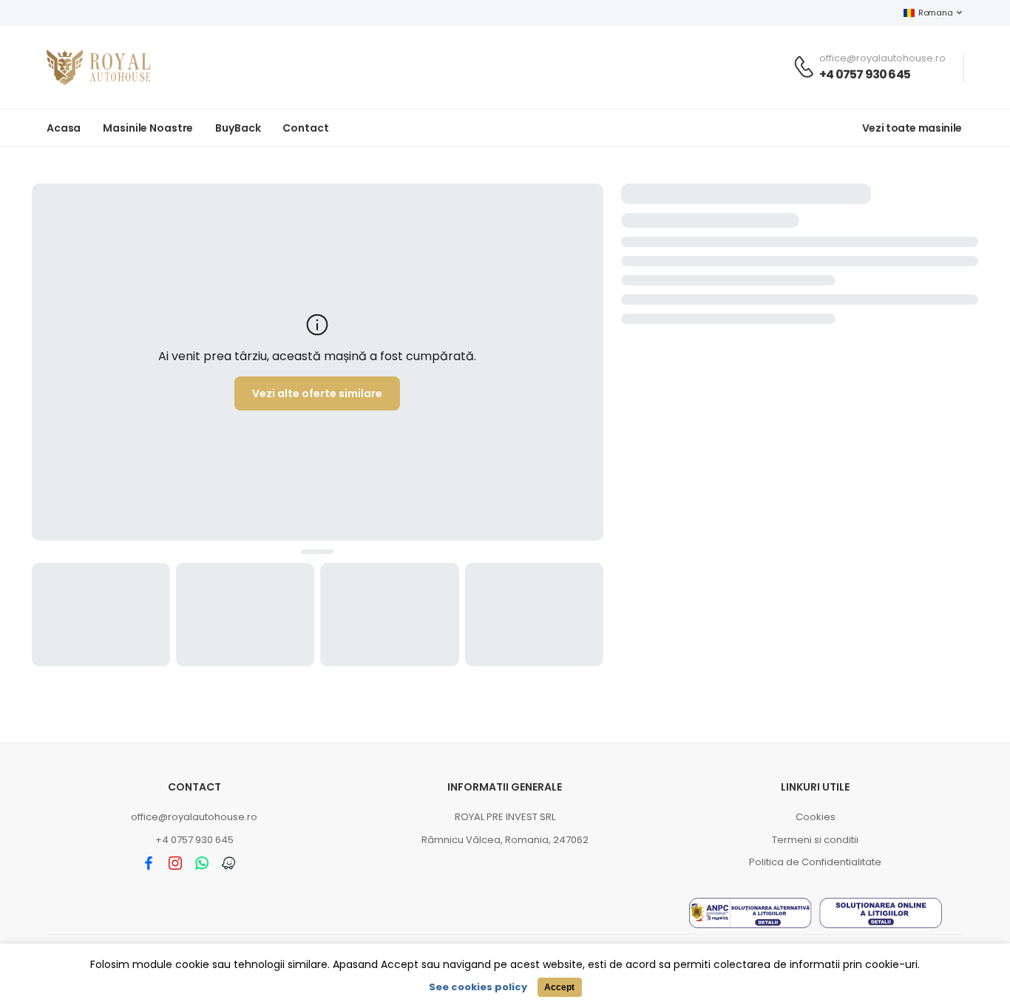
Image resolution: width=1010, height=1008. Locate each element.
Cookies (816, 817)
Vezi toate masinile (912, 128)
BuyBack (237, 128)
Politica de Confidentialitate (815, 862)
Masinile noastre (148, 128)
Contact (305, 128)
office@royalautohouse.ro (194, 817)
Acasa (64, 128)
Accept (559, 987)
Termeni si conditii (815, 840)
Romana (935, 12)
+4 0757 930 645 (864, 74)
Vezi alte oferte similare (317, 393)
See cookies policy (478, 987)
